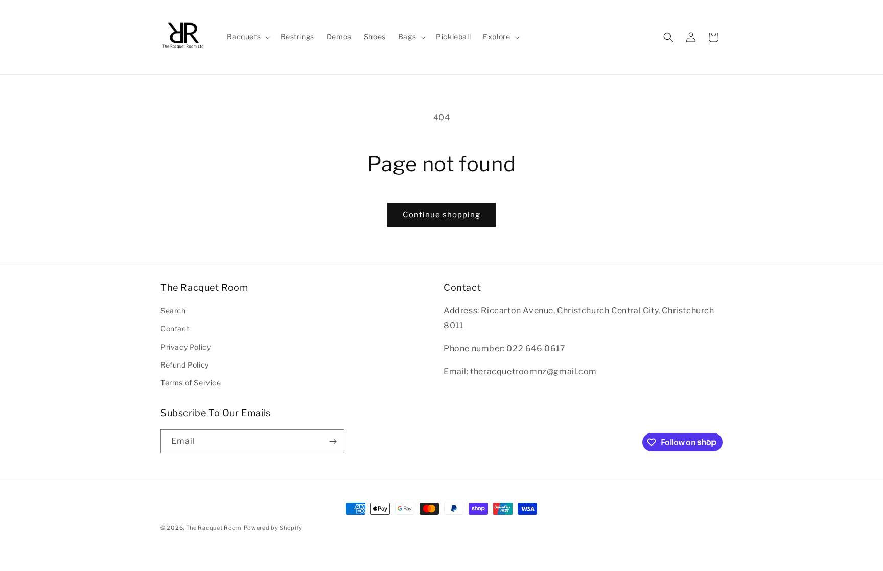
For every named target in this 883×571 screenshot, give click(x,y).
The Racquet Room (214, 527)
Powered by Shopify (273, 527)
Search (173, 310)
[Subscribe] (332, 441)
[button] (248, 37)
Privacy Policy (185, 346)
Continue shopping (441, 214)
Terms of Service (190, 382)
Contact (174, 328)
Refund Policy (184, 364)
